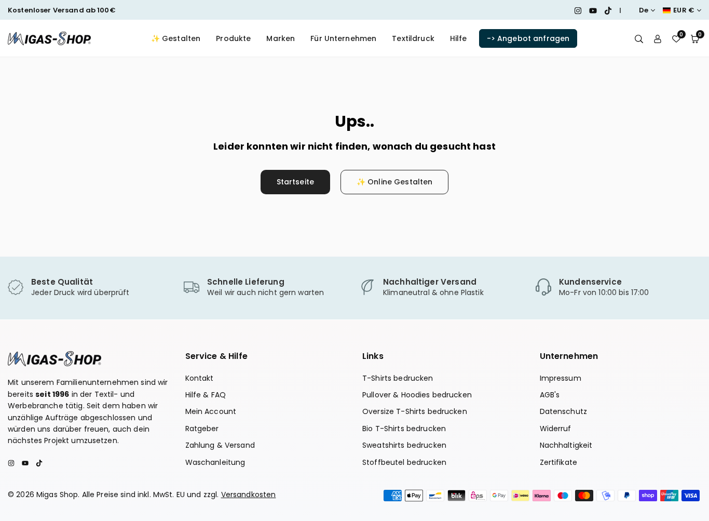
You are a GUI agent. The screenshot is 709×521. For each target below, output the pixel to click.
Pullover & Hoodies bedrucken (417, 395)
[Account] (657, 38)
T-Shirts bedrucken (397, 378)
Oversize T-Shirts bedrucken (414, 411)
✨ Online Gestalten (395, 182)
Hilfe (458, 38)
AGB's (550, 395)
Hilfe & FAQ (205, 395)
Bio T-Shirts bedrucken (404, 428)
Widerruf (555, 428)
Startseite (295, 182)
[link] (90, 287)
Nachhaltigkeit (566, 445)
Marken (280, 38)
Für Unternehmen (343, 38)
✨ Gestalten (176, 38)
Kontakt (199, 378)
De (643, 10)
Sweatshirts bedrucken (404, 445)
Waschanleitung (215, 462)
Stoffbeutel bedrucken (404, 462)
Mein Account (211, 411)
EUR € (683, 10)
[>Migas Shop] (49, 38)
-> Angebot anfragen (528, 38)
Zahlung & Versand (220, 445)
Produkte (233, 38)
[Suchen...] (639, 38)
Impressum (560, 378)
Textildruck (413, 38)
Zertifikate (559, 462)
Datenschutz (564, 411)
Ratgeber (202, 428)
